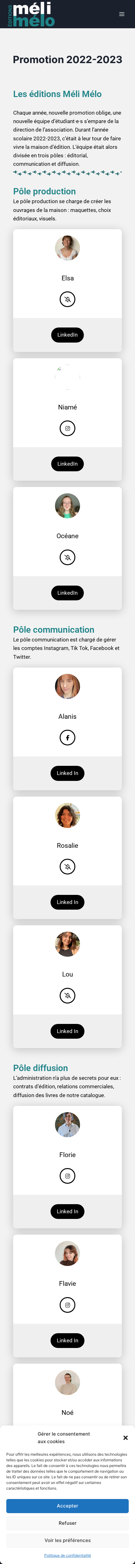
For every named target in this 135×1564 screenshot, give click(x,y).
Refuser (68, 1523)
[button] (125, 1438)
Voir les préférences (68, 1540)
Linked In (67, 773)
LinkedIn (67, 335)
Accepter (67, 1506)
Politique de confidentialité (67, 1555)
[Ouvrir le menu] (121, 14)
